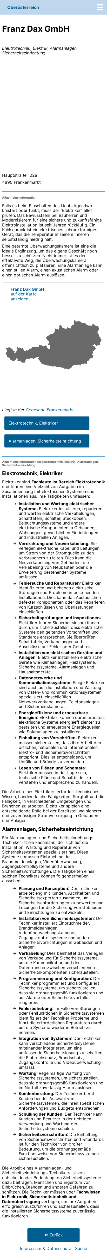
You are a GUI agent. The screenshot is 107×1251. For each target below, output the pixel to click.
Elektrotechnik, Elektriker (33, 423)
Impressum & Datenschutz (45, 1248)
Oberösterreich (23, 7)
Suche (81, 1248)
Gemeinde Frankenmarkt (50, 409)
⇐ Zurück (53, 1234)
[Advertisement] (53, 115)
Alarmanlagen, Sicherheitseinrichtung (45, 441)
